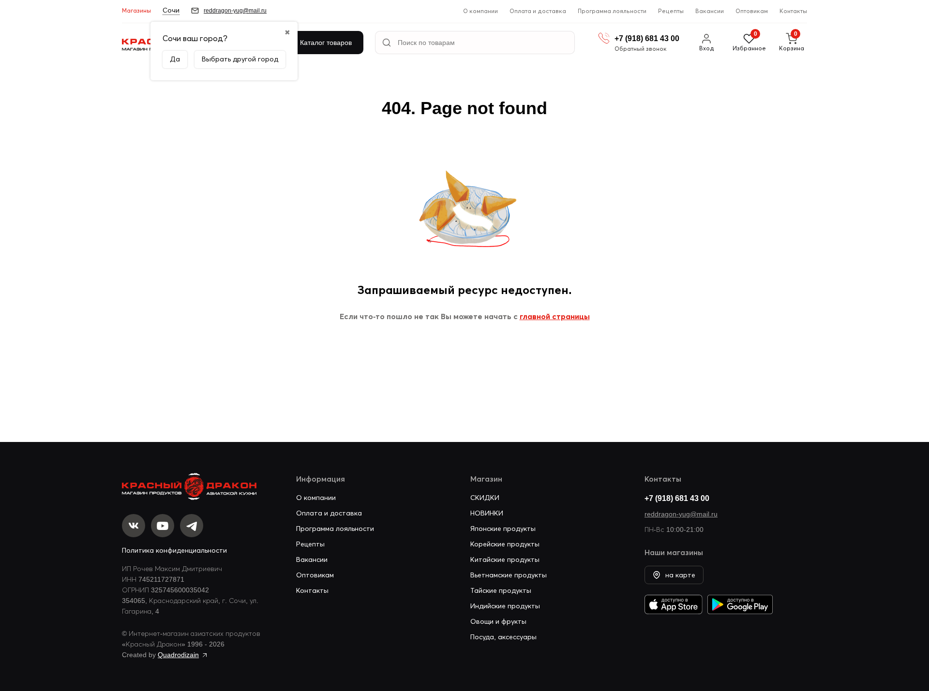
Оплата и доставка (537, 11)
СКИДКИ (484, 497)
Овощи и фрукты (498, 621)
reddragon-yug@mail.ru (681, 514)
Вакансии (709, 11)
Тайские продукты (500, 590)
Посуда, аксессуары (503, 636)
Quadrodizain (178, 654)
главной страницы (555, 316)
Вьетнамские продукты (508, 575)
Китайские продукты (504, 559)
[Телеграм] (191, 525)
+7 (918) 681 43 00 (676, 498)
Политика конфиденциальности (174, 550)
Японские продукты (503, 528)
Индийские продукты (505, 606)
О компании (480, 11)
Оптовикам (751, 11)
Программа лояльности (612, 11)
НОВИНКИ (486, 513)
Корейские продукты (504, 544)
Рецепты (671, 11)
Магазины (136, 10)
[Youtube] (162, 525)
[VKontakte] (133, 525)
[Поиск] (386, 42)
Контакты (793, 11)
